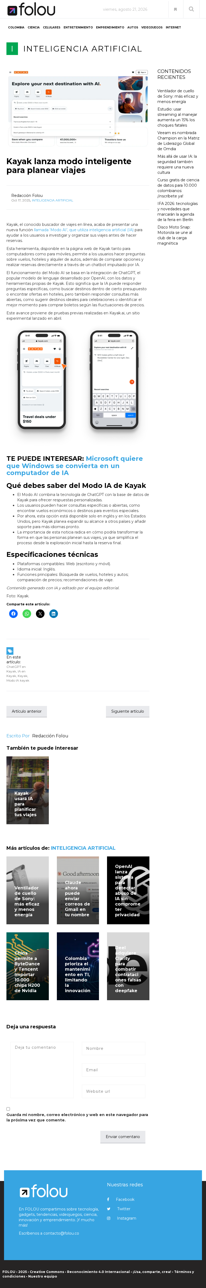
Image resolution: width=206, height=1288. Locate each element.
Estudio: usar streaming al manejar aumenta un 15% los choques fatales (177, 117)
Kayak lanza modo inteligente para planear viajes (68, 165)
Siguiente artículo (127, 711)
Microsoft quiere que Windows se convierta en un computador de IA (74, 466)
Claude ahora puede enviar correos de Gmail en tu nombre (77, 898)
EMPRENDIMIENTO (110, 27)
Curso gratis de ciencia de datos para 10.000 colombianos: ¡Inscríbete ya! (178, 188)
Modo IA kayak (17, 680)
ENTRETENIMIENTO (78, 27)
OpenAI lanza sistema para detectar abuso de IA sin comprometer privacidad (128, 890)
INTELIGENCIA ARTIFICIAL (82, 49)
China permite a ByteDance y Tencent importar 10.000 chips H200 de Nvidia (27, 972)
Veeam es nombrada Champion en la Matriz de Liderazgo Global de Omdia (178, 140)
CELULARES (51, 27)
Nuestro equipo (42, 1276)
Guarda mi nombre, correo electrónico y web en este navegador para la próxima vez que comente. (77, 1117)
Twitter (123, 1208)
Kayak (22, 676)
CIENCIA (34, 27)
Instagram (126, 1218)
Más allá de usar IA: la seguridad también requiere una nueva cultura (177, 164)
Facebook (125, 1199)
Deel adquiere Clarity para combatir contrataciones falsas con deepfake (128, 969)
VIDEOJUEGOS (152, 27)
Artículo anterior (27, 711)
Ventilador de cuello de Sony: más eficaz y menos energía (26, 901)
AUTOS (132, 27)
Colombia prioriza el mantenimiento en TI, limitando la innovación (77, 974)
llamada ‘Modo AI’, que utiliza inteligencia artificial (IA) (84, 229)
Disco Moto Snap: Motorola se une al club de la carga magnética (174, 235)
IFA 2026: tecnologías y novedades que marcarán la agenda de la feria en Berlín (177, 211)
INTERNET (173, 27)
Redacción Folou (27, 195)
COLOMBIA (16, 27)
